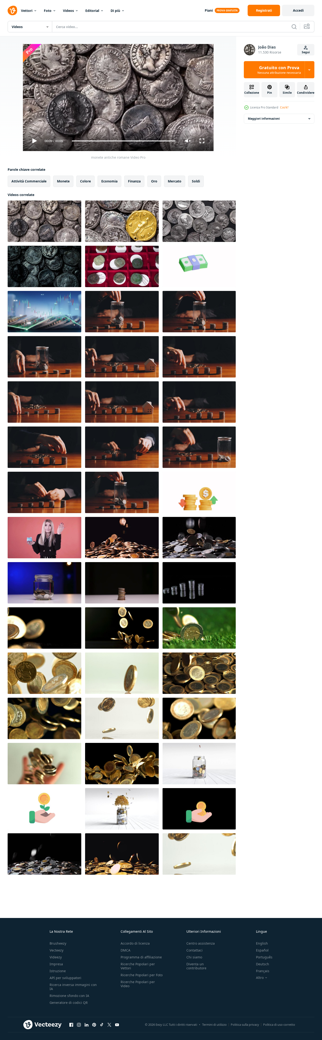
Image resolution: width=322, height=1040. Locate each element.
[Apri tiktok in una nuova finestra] (102, 1024)
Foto (47, 10)
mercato (174, 181)
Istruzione (58, 971)
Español (262, 950)
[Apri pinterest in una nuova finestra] (94, 1024)
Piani (209, 10)
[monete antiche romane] (44, 221)
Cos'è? (284, 107)
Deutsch (262, 964)
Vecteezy (56, 950)
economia (109, 181)
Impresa (56, 964)
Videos (68, 10)
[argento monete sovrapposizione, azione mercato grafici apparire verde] (44, 311)
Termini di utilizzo (214, 1024)
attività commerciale (28, 181)
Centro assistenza (200, 943)
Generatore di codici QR (69, 1002)
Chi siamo (194, 957)
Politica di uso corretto (279, 1024)
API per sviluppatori (65, 978)
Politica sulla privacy (245, 1024)
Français (262, 971)
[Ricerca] (294, 26)
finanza (134, 181)
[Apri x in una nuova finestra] (109, 1024)
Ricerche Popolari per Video (138, 984)
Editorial (92, 10)
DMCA (125, 950)
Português (264, 957)
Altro (260, 978)
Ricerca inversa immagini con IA (73, 986)
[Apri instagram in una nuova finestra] (79, 1024)
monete (63, 181)
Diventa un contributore (196, 966)
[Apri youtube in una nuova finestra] (117, 1024)
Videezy (56, 957)
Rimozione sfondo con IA (69, 995)
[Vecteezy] (12, 10)
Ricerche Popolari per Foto (142, 975)
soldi (196, 181)
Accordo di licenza (135, 943)
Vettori (26, 10)
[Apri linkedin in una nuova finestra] (86, 1024)
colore (85, 181)
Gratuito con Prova (279, 70)
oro (154, 181)
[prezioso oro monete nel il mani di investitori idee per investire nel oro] (199, 808)
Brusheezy (58, 943)
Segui (306, 52)
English (262, 943)
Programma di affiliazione (141, 957)
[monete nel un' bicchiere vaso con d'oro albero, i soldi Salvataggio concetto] (122, 808)
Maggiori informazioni (264, 119)
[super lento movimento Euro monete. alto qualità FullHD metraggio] (44, 628)
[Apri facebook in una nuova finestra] (71, 1024)
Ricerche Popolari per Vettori (138, 966)
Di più (115, 10)
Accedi (298, 10)
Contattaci (194, 950)
